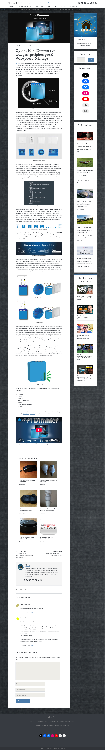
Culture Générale (24, 6)
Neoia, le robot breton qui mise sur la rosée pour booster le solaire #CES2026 (84, 205)
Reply (31, 612)
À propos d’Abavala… (42, 721)
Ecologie (47, 6)
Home (3, 9)
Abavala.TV (12, 6)
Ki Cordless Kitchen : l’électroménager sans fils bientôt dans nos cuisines (25, 555)
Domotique (38, 6)
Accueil (32, 721)
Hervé (35, 46)
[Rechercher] (91, 60)
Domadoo (26, 414)
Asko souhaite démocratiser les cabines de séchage (53, 554)
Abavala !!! (12, 3)
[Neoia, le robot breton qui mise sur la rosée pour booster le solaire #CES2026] (85, 194)
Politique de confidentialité (56, 721)
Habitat (55, 6)
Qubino (18, 63)
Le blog (63, 6)
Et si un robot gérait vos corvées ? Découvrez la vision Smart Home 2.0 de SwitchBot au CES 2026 (85, 262)
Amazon (32, 414)
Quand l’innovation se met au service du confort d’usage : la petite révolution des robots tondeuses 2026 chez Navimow (85, 176)
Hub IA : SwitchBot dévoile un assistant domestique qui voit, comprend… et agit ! (85, 148)
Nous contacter (74, 6)
